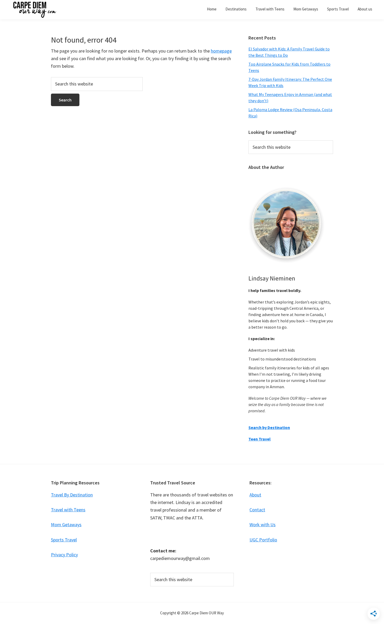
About (255, 495)
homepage (221, 51)
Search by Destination (269, 427)
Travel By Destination (72, 495)
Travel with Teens (68, 510)
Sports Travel (64, 540)
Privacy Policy (64, 555)
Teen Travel (259, 439)
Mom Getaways (66, 525)
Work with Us (262, 525)
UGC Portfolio (263, 540)
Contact (257, 510)
